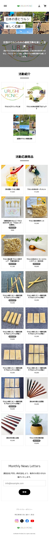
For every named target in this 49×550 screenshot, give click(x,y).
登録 (24, 492)
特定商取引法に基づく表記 (24, 514)
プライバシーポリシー (24, 509)
